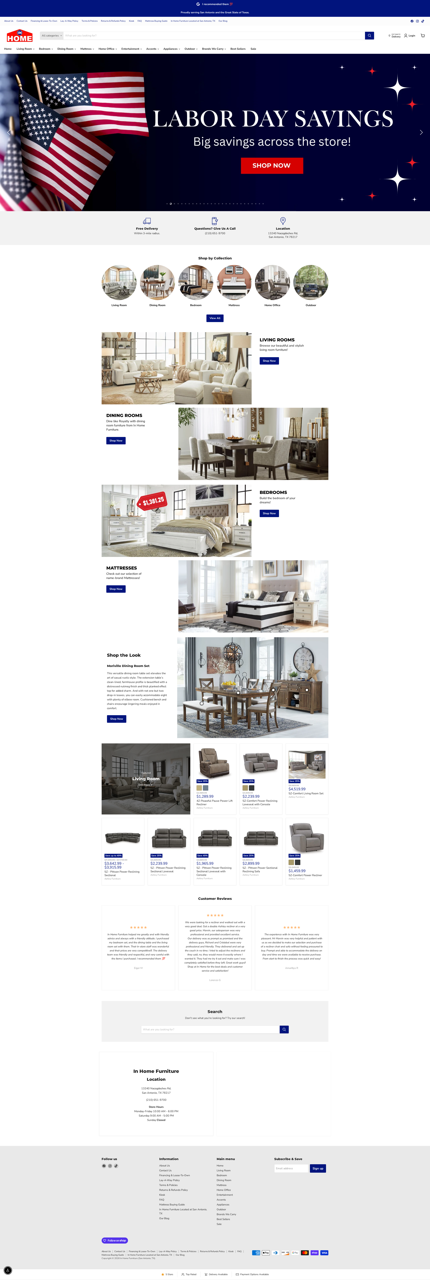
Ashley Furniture (205, 807)
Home (8, 49)
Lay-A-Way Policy (69, 21)
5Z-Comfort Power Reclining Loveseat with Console (260, 802)
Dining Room (65, 49)
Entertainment (130, 49)
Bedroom (45, 49)
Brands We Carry (213, 49)
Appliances (170, 49)
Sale (253, 49)
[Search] (369, 35)
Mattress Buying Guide (156, 21)
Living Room (25, 49)
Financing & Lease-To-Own (44, 21)
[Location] (283, 228)
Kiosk (131, 21)
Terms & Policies (90, 21)
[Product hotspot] (273, 690)
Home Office (107, 49)
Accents (151, 49)
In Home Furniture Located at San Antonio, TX (193, 21)
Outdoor (190, 49)
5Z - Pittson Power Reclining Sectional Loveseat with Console (214, 871)
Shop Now (116, 719)
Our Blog (223, 21)
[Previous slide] (9, 132)
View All (215, 318)
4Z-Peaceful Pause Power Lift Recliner (215, 802)
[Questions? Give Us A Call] (215, 228)
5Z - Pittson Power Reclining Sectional (121, 873)
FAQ (140, 21)
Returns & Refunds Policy (113, 21)
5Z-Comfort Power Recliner (305, 875)
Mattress (86, 49)
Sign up (318, 1168)
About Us (8, 21)
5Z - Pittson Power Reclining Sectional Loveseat (167, 869)
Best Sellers (238, 49)
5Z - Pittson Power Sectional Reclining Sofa (260, 869)
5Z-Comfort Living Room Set (306, 793)
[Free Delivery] (147, 228)
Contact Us (22, 21)
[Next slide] (420, 132)
